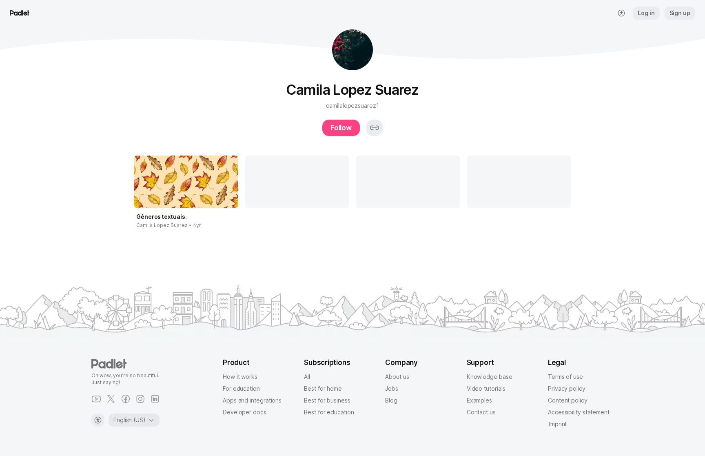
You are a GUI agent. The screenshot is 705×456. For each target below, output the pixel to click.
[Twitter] (111, 399)
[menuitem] (621, 13)
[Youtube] (96, 399)
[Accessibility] (97, 420)
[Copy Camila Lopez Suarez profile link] (374, 128)
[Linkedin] (155, 399)
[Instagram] (140, 399)
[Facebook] (126, 399)
